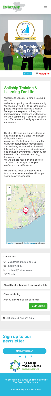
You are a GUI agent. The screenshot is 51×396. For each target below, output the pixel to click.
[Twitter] (20, 356)
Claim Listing (38, 306)
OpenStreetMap (29, 243)
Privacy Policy (17, 389)
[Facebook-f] (26, 356)
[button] (45, 7)
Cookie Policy (34, 389)
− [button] (9, 192)
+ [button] (9, 187)
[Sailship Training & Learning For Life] (25, 210)
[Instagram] (31, 356)
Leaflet (10, 243)
